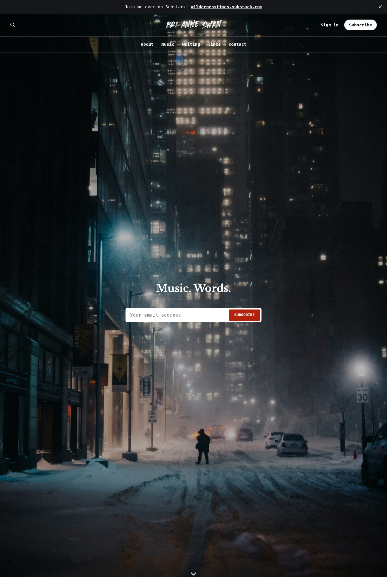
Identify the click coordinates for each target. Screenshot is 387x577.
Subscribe (360, 25)
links (214, 44)
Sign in (330, 25)
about (147, 44)
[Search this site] (12, 25)
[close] (380, 6)
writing (191, 44)
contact (237, 44)
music (167, 44)
